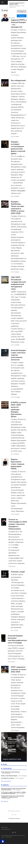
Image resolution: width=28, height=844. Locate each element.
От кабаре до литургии (7, 778)
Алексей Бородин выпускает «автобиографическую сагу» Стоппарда (17, 639)
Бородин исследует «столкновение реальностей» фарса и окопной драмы (18, 148)
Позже (14, 10)
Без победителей (18, 80)
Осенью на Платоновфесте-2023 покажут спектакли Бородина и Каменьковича (17, 524)
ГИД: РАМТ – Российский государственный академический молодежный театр (18, 283)
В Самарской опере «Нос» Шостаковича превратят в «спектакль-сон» (12, 796)
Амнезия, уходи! (18, 571)
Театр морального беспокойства (10, 772)
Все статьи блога (6, 781)
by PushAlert (12, 12)
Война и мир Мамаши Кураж (9, 775)
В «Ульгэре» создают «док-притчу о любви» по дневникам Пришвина (13, 792)
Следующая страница (14, 818)
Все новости (4, 801)
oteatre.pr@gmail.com (6, 829)
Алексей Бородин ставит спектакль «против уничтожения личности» (18, 355)
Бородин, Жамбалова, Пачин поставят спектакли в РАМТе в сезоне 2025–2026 (17, 207)
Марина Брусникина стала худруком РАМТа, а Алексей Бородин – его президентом (19, 21)
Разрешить (23, 10)
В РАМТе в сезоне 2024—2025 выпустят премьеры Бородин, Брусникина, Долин (18, 409)
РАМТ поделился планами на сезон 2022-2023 (18, 669)
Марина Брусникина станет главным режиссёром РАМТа (17, 464)
